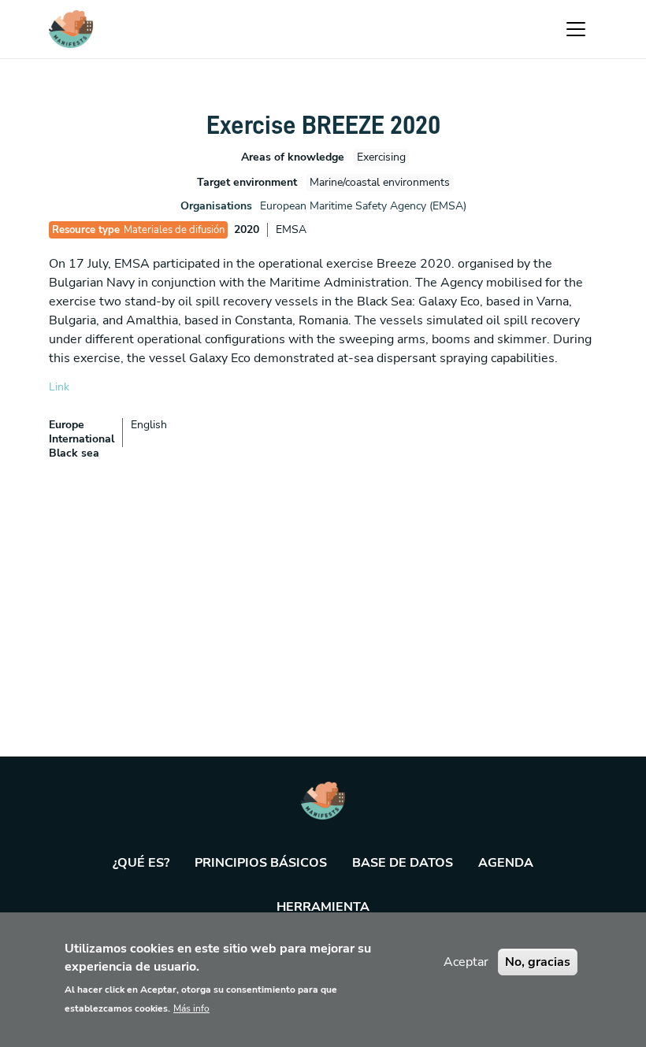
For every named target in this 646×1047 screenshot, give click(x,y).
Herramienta (323, 907)
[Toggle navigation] (576, 29)
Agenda (505, 862)
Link (59, 386)
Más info (191, 1008)
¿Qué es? (141, 862)
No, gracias (537, 962)
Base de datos (402, 862)
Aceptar (466, 962)
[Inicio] (71, 29)
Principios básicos (261, 862)
